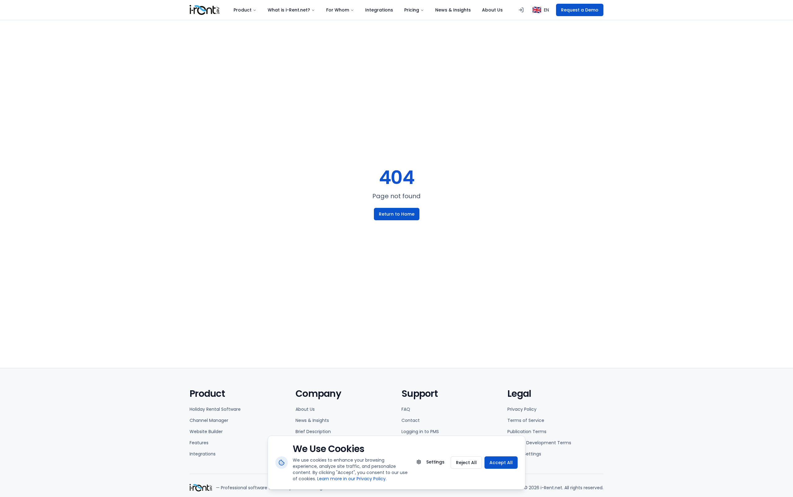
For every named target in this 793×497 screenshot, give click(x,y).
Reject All (466, 462)
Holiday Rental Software (215, 409)
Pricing (411, 10)
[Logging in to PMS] (521, 10)
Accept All (501, 462)
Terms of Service (525, 420)
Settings (435, 462)
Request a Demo (579, 10)
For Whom (337, 10)
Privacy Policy (522, 409)
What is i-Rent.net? (289, 10)
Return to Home (396, 214)
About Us (492, 10)
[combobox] (540, 10)
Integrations (379, 10)
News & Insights (453, 10)
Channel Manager (209, 420)
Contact (410, 420)
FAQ (405, 409)
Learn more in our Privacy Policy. (352, 479)
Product (243, 10)
